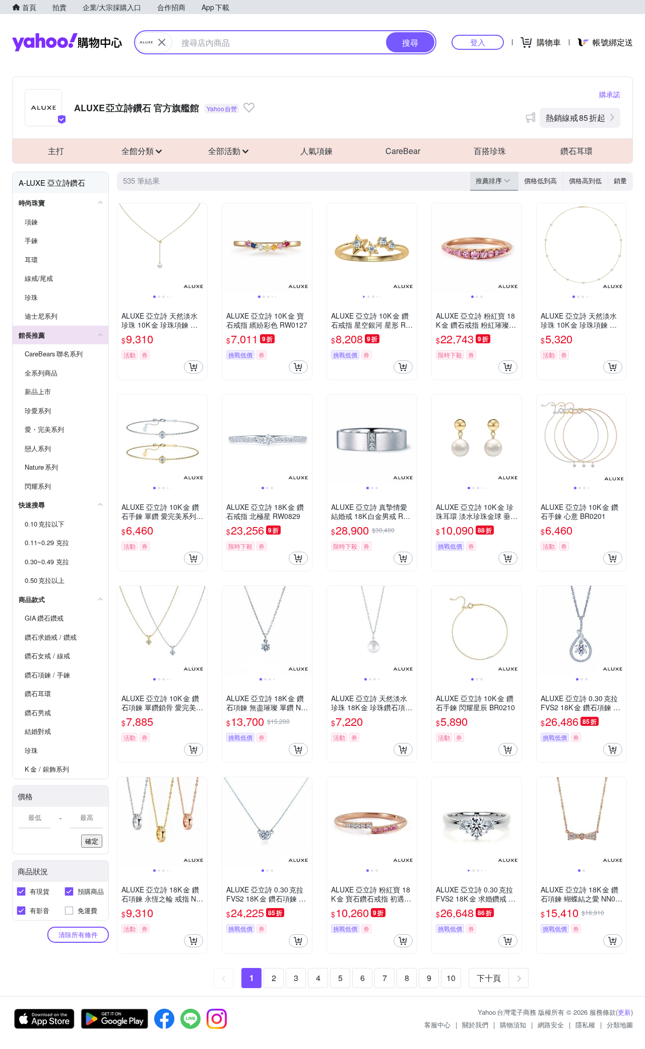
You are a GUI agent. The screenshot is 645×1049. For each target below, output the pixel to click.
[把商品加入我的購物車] (193, 366)
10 (451, 978)
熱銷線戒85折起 (575, 117)
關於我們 (475, 1024)
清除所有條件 (78, 934)
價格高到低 (585, 180)
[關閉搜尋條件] (162, 42)
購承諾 (609, 94)
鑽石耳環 (576, 151)
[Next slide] (200, 248)
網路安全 (551, 1024)
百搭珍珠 (490, 151)
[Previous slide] (124, 248)
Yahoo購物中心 (67, 42)
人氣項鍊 (316, 151)
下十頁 (489, 978)
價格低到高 (540, 180)
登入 (477, 42)
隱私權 (585, 1024)
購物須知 (513, 1024)
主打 (56, 151)
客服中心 (437, 1024)
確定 (91, 841)
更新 (624, 1012)
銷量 (620, 180)
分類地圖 (620, 1024)
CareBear (402, 151)
